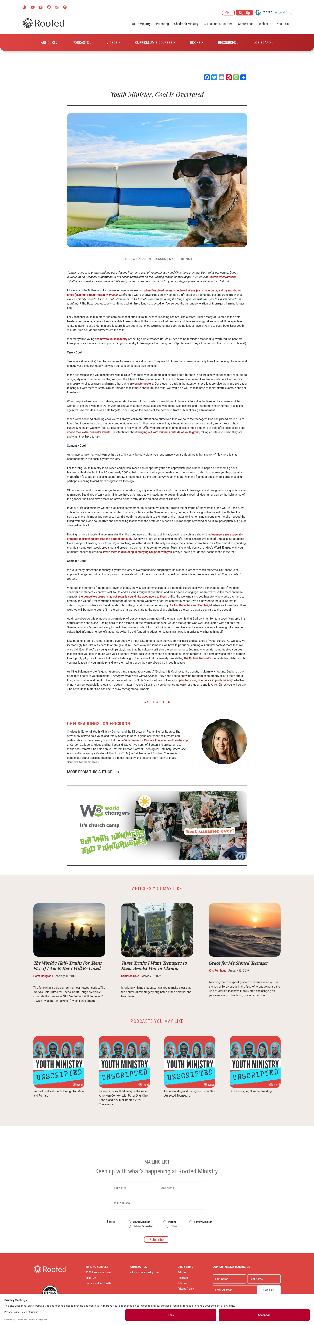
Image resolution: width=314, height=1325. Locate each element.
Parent (172, 1221)
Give (228, 13)
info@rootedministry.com (144, 1272)
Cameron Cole (130, 976)
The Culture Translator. (198, 658)
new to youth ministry (113, 339)
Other (174, 1226)
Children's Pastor (143, 1226)
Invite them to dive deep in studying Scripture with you (137, 552)
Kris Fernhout (217, 970)
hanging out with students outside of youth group (169, 432)
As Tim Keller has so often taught (191, 605)
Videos (112, 42)
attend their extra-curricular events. (89, 432)
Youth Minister (141, 1221)
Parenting (162, 24)
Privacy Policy (186, 1288)
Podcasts (81, 42)
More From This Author (89, 772)
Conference (245, 24)
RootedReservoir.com (222, 277)
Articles (48, 42)
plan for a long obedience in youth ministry (206, 680)
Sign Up (244, 13)
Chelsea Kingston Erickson (144, 259)
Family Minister (203, 1221)
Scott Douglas (42, 976)
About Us (283, 24)
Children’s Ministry (186, 24)
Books (195, 42)
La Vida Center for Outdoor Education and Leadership (154, 740)
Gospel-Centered (157, 702)
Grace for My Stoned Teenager (238, 963)
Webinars (265, 24)
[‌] (41, 7)
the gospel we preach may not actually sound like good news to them (122, 596)
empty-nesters (143, 383)
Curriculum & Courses (153, 42)
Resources (227, 42)
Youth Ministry (141, 24)
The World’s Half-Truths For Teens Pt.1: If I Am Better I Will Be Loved (67, 965)
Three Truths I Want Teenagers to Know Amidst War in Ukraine (154, 965)
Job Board (262, 42)
